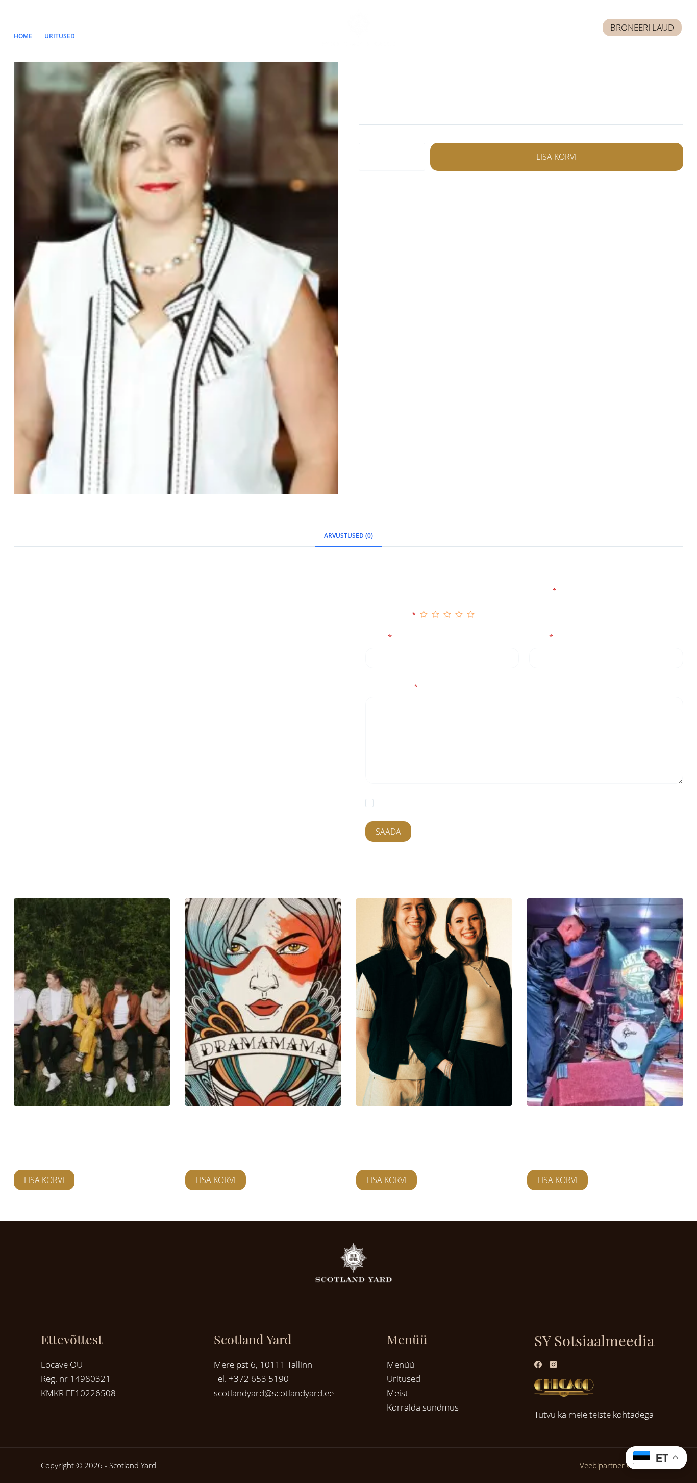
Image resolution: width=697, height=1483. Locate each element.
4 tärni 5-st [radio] (459, 614)
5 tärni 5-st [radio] (471, 614)
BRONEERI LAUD (642, 27)
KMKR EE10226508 (78, 1393)
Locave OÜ (62, 1364)
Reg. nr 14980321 (76, 1379)
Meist (397, 1393)
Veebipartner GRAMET (618, 1465)
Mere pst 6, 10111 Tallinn (263, 1364)
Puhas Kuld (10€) (46, 1124)
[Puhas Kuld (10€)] (91, 1002)
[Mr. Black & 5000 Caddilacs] (605, 1002)
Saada (388, 832)
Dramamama (210, 1124)
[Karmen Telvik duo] (434, 1002)
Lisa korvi (556, 156)
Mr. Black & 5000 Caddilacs (580, 1124)
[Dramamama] (263, 1002)
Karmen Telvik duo (393, 1124)
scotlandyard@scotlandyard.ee (274, 1393)
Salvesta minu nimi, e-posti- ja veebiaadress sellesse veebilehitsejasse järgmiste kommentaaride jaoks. (530, 803)
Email (541, 638)
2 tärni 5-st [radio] (435, 614)
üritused (424, 212)
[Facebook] (538, 1364)
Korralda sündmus (423, 1407)
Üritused (403, 1379)
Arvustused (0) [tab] (348, 535)
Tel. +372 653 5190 (251, 1379)
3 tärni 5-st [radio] (447, 614)
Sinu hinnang (390, 614)
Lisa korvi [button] (44, 1180)
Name (378, 638)
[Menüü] (22, 27)
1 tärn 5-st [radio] (424, 614)
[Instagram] (553, 1364)
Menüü (400, 1364)
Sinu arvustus (391, 687)
